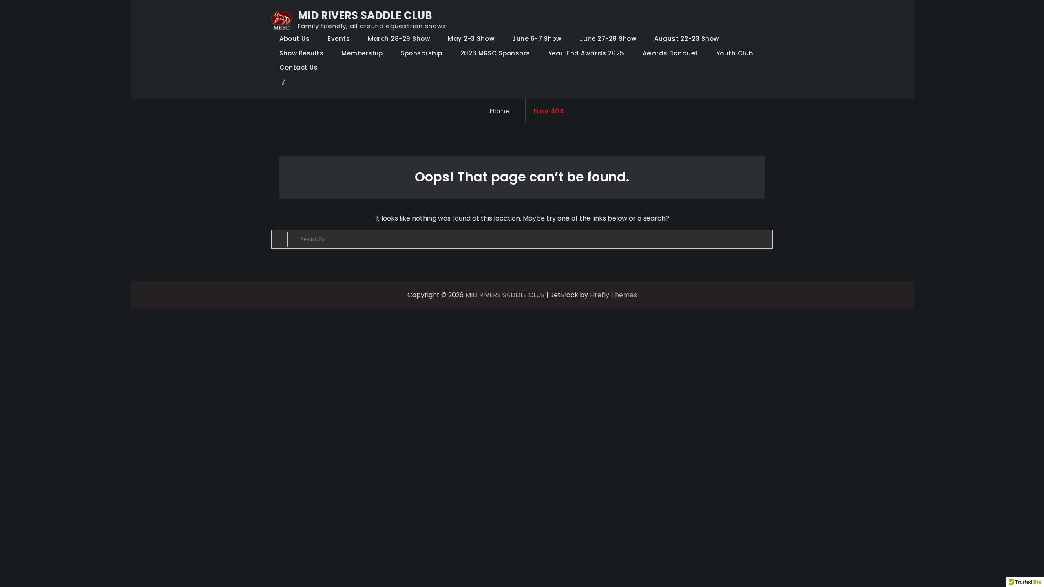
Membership (362, 53)
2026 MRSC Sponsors (495, 53)
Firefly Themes (613, 295)
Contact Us (298, 67)
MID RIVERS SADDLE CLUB (365, 15)
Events (338, 38)
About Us (294, 38)
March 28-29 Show (399, 38)
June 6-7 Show (537, 38)
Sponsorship (421, 53)
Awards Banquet (670, 53)
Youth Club (734, 53)
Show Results (301, 53)
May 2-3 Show (471, 38)
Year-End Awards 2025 (586, 53)
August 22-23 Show (686, 38)
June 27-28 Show (608, 38)
